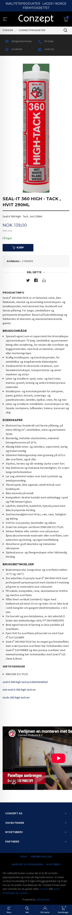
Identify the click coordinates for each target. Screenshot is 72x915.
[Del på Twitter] (28, 281)
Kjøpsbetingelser (41, 856)
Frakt (23, 856)
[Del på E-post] (44, 281)
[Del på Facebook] (36, 281)
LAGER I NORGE (54, 3)
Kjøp (20, 247)
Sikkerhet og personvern (27, 864)
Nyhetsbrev (53, 864)
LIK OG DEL (49, 49)
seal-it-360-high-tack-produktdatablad (25, 682)
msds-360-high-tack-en (16, 697)
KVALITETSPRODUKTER (23, 3)
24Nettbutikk (42, 899)
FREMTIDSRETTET (36, 8)
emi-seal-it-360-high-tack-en (19, 689)
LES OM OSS (16, 49)
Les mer (44, 889)
